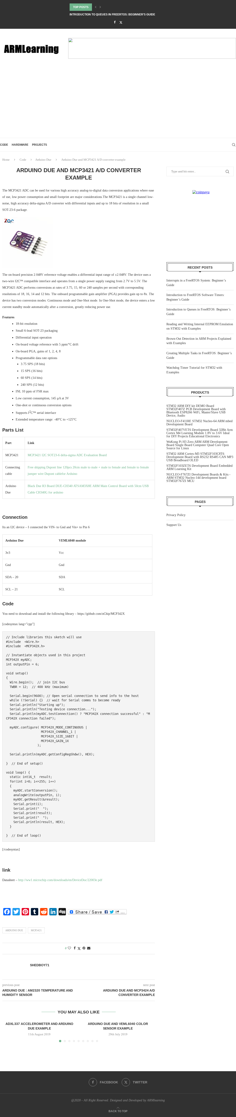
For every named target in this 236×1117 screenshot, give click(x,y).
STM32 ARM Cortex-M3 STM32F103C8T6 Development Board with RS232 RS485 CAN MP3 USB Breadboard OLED (199, 457)
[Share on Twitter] (79, 948)
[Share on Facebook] (75, 948)
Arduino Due (43, 159)
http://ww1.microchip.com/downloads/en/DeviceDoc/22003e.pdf (60, 880)
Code (4, 144)
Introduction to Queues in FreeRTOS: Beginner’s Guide (112, 14)
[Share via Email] (88, 948)
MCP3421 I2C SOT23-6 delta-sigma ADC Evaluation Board (67, 455)
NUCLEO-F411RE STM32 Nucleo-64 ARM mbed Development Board (199, 422)
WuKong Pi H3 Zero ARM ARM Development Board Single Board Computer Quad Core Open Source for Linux (197, 445)
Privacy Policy (176, 515)
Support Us (173, 525)
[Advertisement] (118, 103)
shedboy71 (39, 965)
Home (6, 159)
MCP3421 (36, 930)
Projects (39, 144)
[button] (95, 7)
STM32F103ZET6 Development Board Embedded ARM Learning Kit (199, 467)
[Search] (233, 144)
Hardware (20, 144)
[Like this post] (69, 948)
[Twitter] (120, 22)
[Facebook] (114, 22)
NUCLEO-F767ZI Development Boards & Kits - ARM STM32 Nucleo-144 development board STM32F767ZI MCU (198, 478)
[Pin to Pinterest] (84, 948)
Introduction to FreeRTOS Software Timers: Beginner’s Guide (118, 7)
